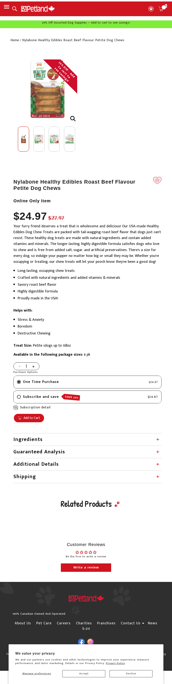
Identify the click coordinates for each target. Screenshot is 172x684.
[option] (47, 89)
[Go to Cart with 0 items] (160, 8)
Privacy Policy (115, 663)
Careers (64, 623)
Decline (131, 673)
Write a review (86, 567)
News (152, 623)
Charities (84, 623)
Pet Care (44, 623)
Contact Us (131, 623)
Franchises (106, 623)
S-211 (86, 629)
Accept (84, 673)
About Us (23, 623)
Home (14, 40)
